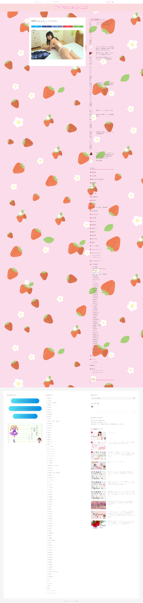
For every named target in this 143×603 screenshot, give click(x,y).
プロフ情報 (94, 264)
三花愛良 (93, 186)
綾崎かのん (96, 334)
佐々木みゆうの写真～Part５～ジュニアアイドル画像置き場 (104, 58)
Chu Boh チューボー (98, 370)
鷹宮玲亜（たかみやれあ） (100, 268)
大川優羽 (95, 267)
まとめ (93, 356)
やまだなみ (96, 285)
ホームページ (38, 1)
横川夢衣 (93, 235)
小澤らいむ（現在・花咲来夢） (99, 207)
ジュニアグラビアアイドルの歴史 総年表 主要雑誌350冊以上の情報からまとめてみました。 (105, 48)
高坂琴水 (93, 225)
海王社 (93, 369)
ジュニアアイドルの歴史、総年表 (25, 408)
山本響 (95, 307)
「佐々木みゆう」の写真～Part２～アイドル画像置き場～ (104, 23)
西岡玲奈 (95, 341)
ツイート (91, 382)
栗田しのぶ (94, 190)
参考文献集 (99, 160)
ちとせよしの (96, 279)
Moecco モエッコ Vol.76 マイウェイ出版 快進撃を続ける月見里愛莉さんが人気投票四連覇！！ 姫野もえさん (105, 155)
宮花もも (95, 303)
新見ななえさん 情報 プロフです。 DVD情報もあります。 (105, 53)
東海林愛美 (94, 197)
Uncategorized (95, 261)
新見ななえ (96, 312)
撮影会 (93, 365)
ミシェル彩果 (95, 246)
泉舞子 (93, 242)
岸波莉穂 (95, 308)
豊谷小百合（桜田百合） (98, 179)
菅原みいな (96, 338)
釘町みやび (96, 347)
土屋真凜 (95, 294)
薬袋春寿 (95, 339)
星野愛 (95, 318)
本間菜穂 (95, 323)
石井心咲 (95, 332)
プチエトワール (97, 257)
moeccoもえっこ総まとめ (25, 401)
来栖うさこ (94, 228)
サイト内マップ (56, 1)
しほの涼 (95, 283)
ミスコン (93, 359)
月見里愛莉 (96, 319)
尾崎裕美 (93, 172)
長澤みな (95, 270)
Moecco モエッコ (96, 253)
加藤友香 (95, 290)
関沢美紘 (95, 276)
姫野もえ (95, 301)
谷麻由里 (95, 345)
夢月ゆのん (96, 296)
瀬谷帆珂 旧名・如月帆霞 (100, 274)
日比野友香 (94, 211)
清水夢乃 (95, 328)
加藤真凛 (95, 292)
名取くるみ (94, 239)
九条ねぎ (93, 204)
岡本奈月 (93, 200)
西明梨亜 (95, 343)
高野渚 (95, 350)
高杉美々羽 (96, 272)
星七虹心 (95, 316)
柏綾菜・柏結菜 (97, 325)
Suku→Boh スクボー (98, 372)
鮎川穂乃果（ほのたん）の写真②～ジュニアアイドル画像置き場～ (105, 83)
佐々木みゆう (95, 214)
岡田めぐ (95, 299)
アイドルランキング (25, 416)
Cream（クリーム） (96, 249)
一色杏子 (95, 287)
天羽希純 (95, 297)
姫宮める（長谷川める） (99, 348)
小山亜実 (93, 176)
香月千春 (93, 193)
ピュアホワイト (97, 255)
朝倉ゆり (93, 232)
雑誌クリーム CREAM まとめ (104, 110)
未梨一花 (93, 221)
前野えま (95, 288)
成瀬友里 (93, 183)
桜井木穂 (93, 218)
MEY (94, 281)
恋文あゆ (95, 310)
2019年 (95, 362)
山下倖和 (95, 305)
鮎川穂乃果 (96, 352)
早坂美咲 (95, 314)
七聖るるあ (96, 278)
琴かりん (95, 330)
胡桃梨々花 (96, 336)
